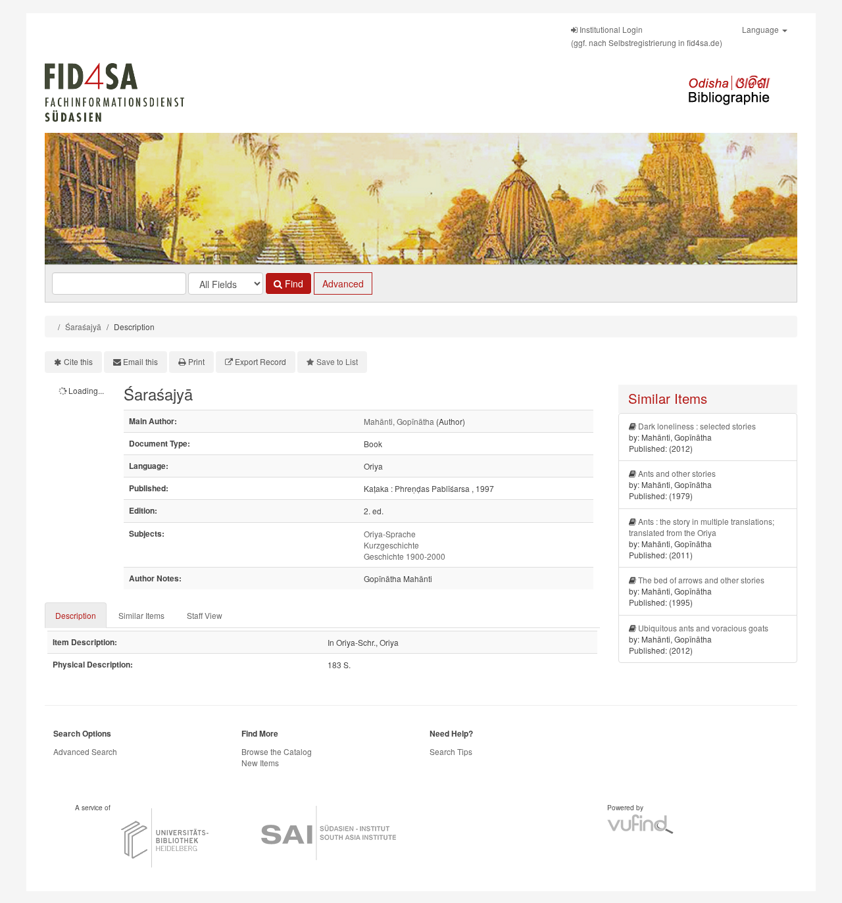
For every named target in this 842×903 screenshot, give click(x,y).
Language (761, 29)
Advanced (343, 283)
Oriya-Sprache (390, 533)
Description (75, 615)
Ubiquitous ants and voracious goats (703, 627)
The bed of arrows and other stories (701, 579)
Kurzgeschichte (391, 544)
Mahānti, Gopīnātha (399, 421)
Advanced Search (85, 751)
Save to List (337, 361)
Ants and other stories (677, 473)
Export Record (260, 361)
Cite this (78, 361)
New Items (260, 762)
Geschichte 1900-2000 (404, 556)
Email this (140, 361)
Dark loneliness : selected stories (697, 425)
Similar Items (141, 615)
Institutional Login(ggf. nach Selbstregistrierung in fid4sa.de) (646, 36)
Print (196, 361)
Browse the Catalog (276, 751)
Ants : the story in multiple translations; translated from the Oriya (701, 527)
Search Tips (451, 751)
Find (292, 283)
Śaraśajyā (83, 326)
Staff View (204, 615)
